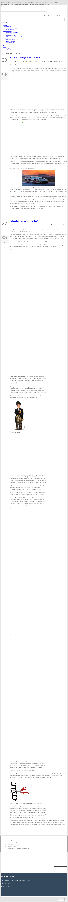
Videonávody (9, 34)
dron (21, 61)
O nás (4, 47)
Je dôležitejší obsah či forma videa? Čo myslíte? (17, 848)
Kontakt (8, 48)
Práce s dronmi (7, 26)
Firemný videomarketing (12, 32)
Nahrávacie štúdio (10, 39)
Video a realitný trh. (10, 840)
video (51, 61)
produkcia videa (45, 61)
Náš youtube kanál (60, 868)
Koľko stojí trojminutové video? (24, 221)
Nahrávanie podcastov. (11, 41)
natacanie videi (37, 61)
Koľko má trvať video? (10, 846)
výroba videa (13, 64)
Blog (4, 45)
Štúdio (4, 38)
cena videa (16, 61)
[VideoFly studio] (24, 10)
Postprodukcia (9, 44)
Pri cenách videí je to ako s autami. (25, 57)
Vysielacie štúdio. (10, 42)
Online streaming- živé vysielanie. (14, 37)
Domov (5, 25)
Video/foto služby (7, 31)
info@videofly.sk (6, 887)
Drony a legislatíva (10, 29)
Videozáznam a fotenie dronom (13, 28)
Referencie (8, 50)
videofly (56, 224)
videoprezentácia (58, 61)
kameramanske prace (28, 61)
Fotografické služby (11, 35)
